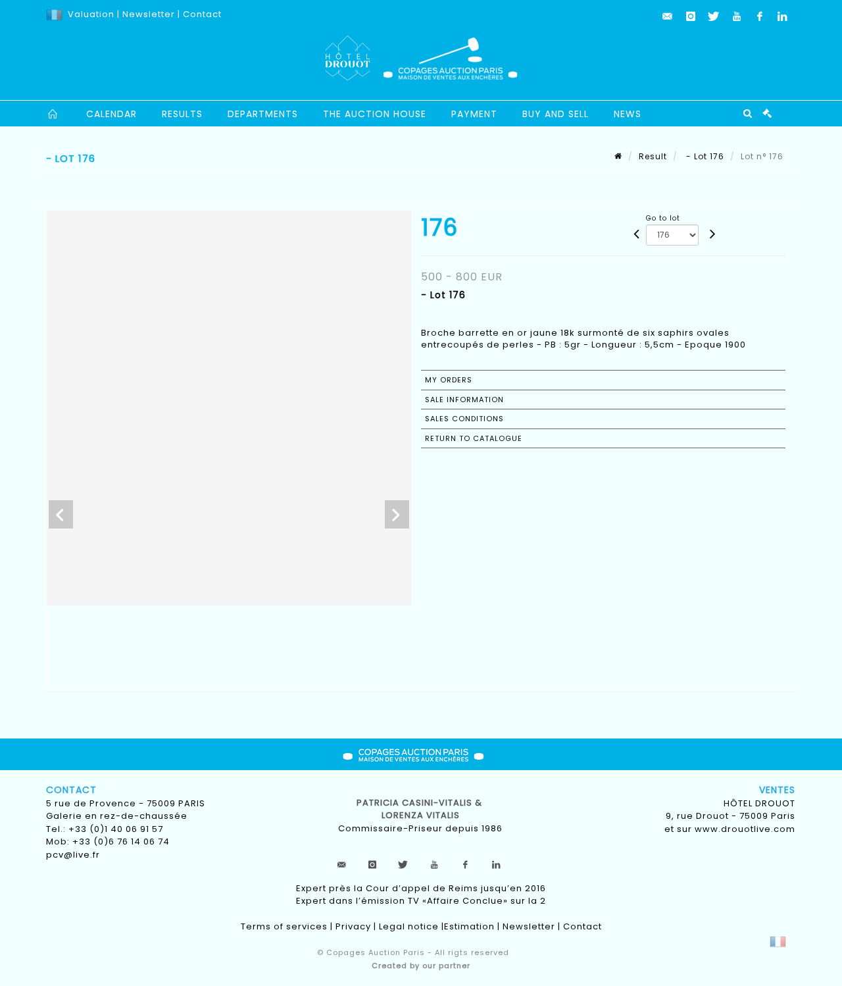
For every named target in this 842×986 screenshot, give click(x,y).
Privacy (353, 926)
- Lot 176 (703, 156)
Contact (202, 14)
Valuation (91, 14)
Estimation (469, 926)
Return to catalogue (473, 438)
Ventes (777, 789)
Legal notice (409, 926)
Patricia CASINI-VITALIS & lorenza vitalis (421, 809)
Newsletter (147, 14)
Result (653, 156)
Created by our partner (421, 965)
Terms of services (284, 926)
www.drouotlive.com (745, 829)
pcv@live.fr (73, 854)
